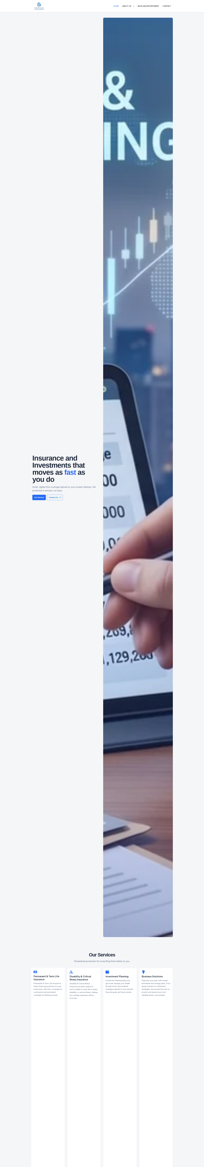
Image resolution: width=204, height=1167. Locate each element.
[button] (132, 6)
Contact (167, 6)
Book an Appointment (148, 6)
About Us (126, 6)
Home (116, 6)
